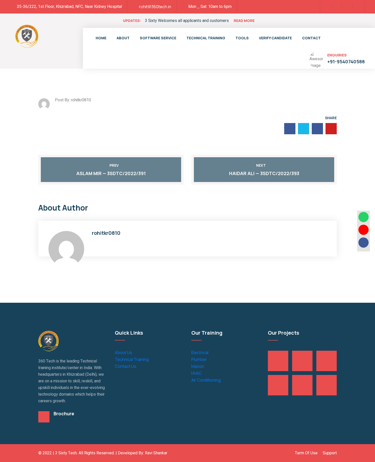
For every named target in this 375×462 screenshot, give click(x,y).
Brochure (64, 413)
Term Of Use (306, 453)
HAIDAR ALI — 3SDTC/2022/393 (264, 173)
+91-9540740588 (346, 61)
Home (101, 37)
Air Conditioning (206, 380)
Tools (242, 37)
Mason (197, 366)
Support (330, 453)
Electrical (199, 352)
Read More (244, 20)
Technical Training (205, 37)
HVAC (196, 373)
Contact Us (125, 366)
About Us (123, 352)
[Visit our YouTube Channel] (363, 230)
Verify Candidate (275, 37)
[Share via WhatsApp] (363, 217)
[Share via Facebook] (363, 242)
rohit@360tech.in (155, 6)
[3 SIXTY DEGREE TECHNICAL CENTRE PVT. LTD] (26, 36)
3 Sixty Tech (66, 453)
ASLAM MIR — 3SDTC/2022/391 (111, 173)
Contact (311, 37)
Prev (114, 165)
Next (261, 165)
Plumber (199, 359)
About (123, 37)
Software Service (158, 37)
